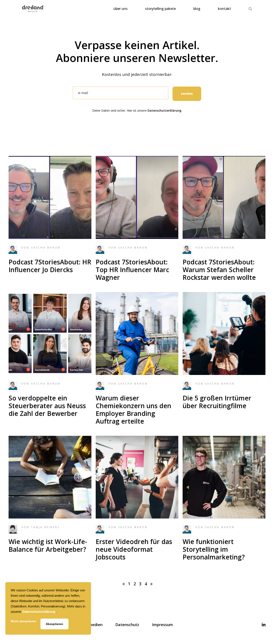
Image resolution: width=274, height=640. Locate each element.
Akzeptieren (54, 624)
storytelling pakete (160, 8)
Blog (196, 8)
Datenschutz (127, 624)
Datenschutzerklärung (164, 110)
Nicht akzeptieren (23, 621)
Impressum (162, 624)
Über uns (120, 8)
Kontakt (224, 8)
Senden (187, 93)
